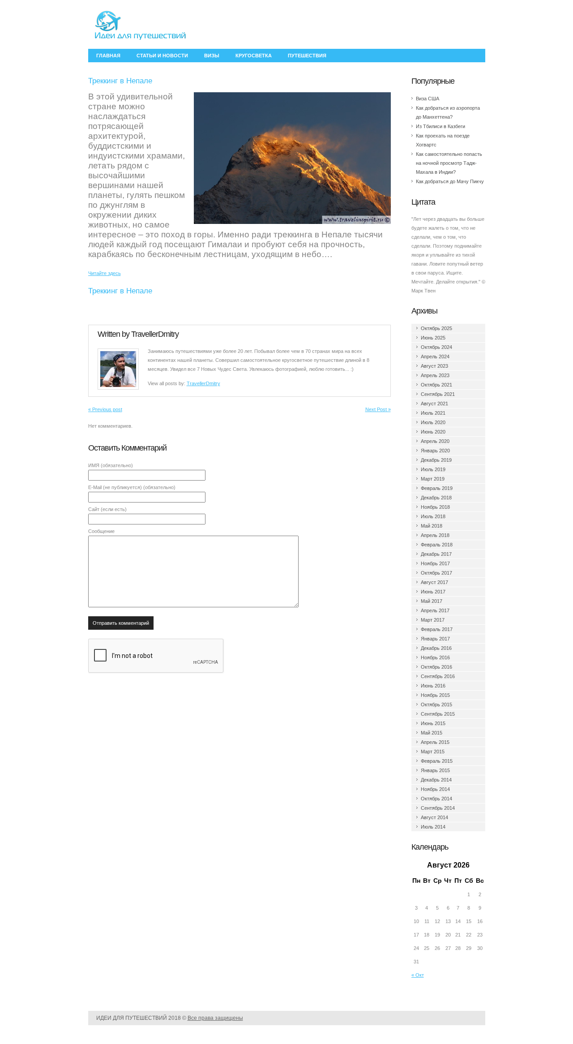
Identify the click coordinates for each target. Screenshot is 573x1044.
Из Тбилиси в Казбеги (440, 126)
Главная (108, 55)
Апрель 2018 (435, 535)
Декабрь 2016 (436, 648)
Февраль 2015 (437, 761)
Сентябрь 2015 (438, 714)
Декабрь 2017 (436, 554)
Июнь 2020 (433, 431)
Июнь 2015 (433, 723)
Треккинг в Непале (120, 291)
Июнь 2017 (433, 591)
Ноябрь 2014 (435, 789)
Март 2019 (433, 478)
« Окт (417, 975)
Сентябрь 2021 (438, 394)
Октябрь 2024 (436, 347)
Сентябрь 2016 (438, 676)
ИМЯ (110, 465)
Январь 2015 (435, 770)
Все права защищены (215, 1018)
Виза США (427, 98)
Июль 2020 (433, 422)
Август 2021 (434, 403)
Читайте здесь (104, 273)
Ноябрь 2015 (435, 695)
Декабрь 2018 (436, 497)
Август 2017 (434, 582)
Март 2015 (433, 751)
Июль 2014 (433, 826)
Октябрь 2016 (436, 667)
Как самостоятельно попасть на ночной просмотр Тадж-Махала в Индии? (449, 163)
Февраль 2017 (437, 629)
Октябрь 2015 (436, 704)
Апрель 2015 (435, 742)
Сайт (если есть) (107, 509)
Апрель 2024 (435, 356)
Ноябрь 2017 (435, 563)
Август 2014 (434, 817)
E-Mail (131, 487)
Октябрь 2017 (436, 573)
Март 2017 (433, 620)
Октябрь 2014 (436, 798)
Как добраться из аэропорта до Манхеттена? (448, 112)
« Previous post (105, 409)
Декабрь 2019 (436, 460)
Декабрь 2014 (436, 779)
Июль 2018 (433, 516)
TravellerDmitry (155, 334)
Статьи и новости (162, 55)
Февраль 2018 (437, 544)
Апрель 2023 (435, 375)
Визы (211, 55)
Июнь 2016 (433, 685)
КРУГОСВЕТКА (253, 55)
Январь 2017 (435, 638)
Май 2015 (431, 732)
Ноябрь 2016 (435, 657)
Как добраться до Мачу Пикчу (450, 181)
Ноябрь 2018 (435, 507)
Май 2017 (431, 601)
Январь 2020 (435, 450)
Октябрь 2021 (436, 384)
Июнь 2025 (433, 337)
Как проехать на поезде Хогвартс (443, 140)
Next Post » (378, 409)
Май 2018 (431, 525)
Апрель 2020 (435, 441)
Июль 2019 (433, 469)
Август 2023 (434, 366)
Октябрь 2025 (436, 328)
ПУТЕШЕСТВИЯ (307, 55)
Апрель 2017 (435, 610)
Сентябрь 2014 (438, 808)
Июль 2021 (433, 413)
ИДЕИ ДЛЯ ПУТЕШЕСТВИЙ (131, 1018)
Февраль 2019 (437, 488)
